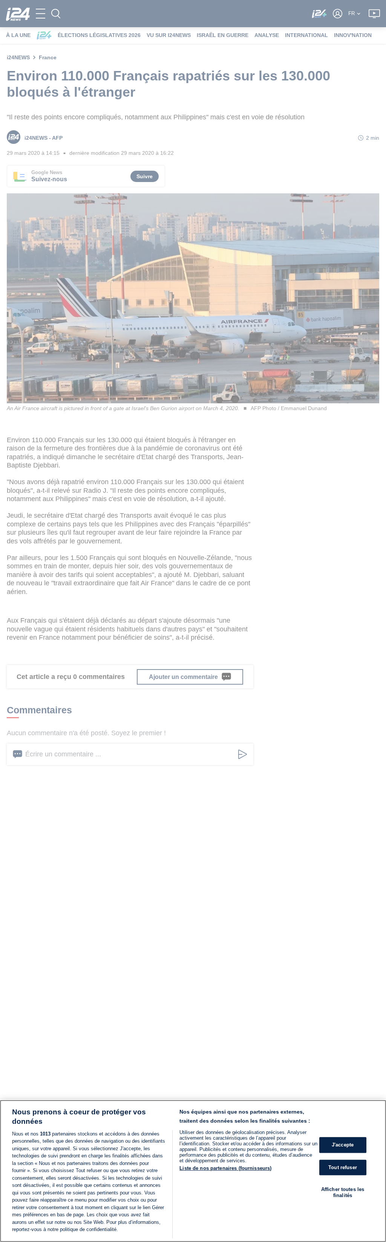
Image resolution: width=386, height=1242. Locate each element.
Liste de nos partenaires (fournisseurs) (225, 1168)
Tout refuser (342, 1167)
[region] (193, 1171)
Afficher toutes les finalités (342, 1192)
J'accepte (343, 1145)
